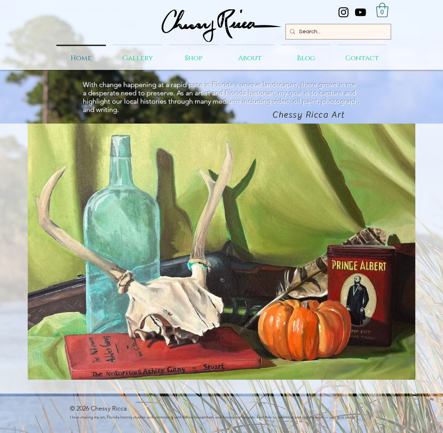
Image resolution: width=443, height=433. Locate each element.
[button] (382, 10)
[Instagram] (343, 12)
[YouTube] (360, 12)
